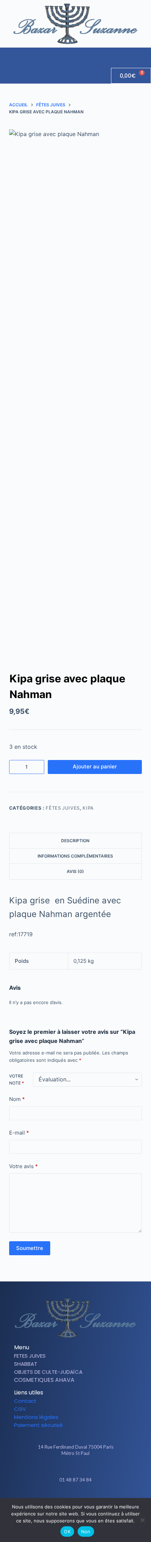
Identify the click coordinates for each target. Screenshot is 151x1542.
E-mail (19, 1132)
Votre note (16, 1079)
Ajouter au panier (95, 766)
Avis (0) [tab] (75, 871)
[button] (145, 54)
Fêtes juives (63, 808)
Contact (25, 1401)
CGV (20, 1409)
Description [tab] (75, 840)
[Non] (142, 1519)
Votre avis (23, 1166)
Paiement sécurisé (38, 1425)
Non (86, 1531)
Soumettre (29, 1248)
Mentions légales (36, 1417)
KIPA (88, 808)
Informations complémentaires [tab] (75, 856)
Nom (17, 1099)
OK (67, 1531)
